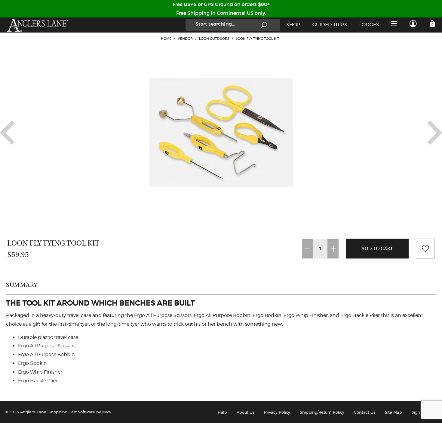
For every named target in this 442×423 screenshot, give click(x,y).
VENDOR (185, 38)
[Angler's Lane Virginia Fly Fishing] (37, 25)
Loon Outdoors (214, 38)
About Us (245, 412)
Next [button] (435, 132)
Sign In (418, 412)
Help (222, 412)
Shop (293, 24)
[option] (221, 132)
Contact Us (364, 412)
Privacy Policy (277, 412)
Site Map (393, 412)
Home (166, 38)
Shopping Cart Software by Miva (79, 411)
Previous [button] (7, 132)
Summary (22, 284)
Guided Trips (329, 24)
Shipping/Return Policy (322, 412)
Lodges (369, 24)
